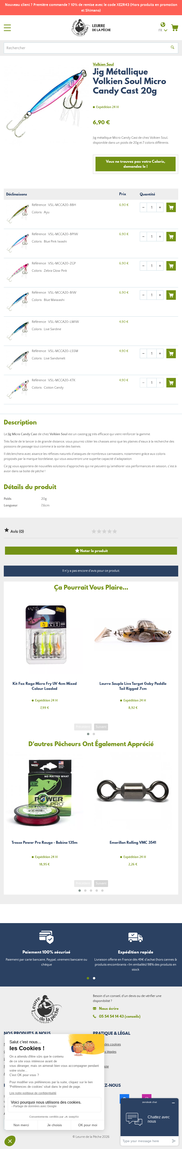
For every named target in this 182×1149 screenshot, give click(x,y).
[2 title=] (98, 531)
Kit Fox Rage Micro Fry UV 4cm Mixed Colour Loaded (44, 655)
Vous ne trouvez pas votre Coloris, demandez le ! (135, 164)
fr (160, 30)
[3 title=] (104, 531)
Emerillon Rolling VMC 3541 (133, 812)
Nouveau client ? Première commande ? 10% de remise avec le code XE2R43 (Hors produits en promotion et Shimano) (91, 8)
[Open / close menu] (7, 27)
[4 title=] (109, 531)
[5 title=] (114, 531)
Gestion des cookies (107, 1044)
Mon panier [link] (174, 27)
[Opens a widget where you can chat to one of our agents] (149, 1121)
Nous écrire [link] (108, 1008)
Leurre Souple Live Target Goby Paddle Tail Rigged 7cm (133, 655)
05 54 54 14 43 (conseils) (120, 1016)
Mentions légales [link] (104, 1052)
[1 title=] (93, 531)
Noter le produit (91, 550)
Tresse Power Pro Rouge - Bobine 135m (44, 812)
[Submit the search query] (172, 48)
